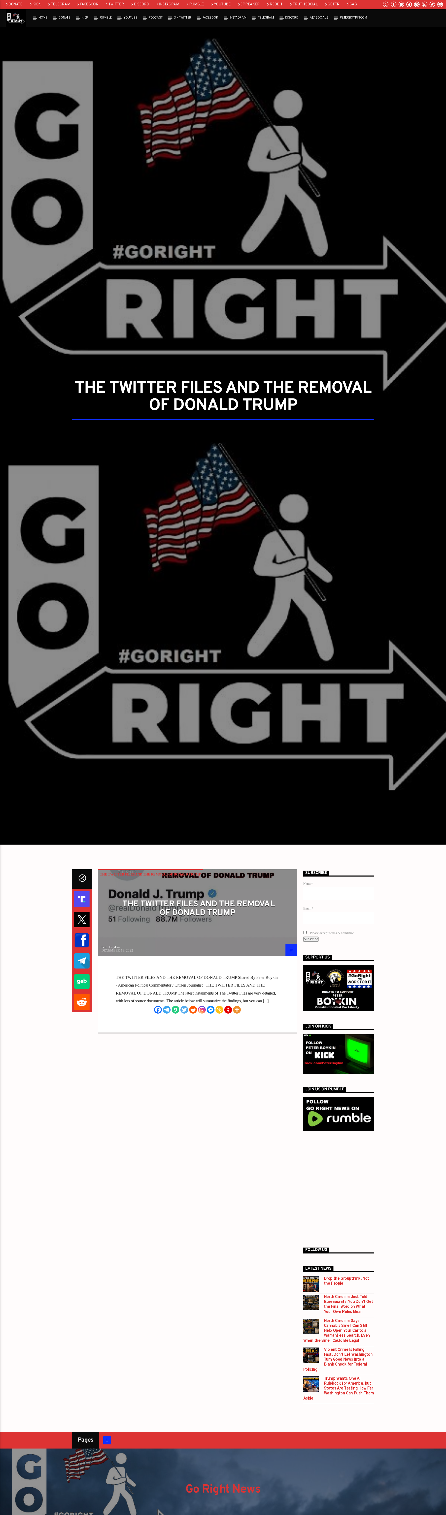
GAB (353, 4)
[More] (237, 1025)
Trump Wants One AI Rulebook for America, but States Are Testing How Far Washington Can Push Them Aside (338, 1403)
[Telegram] (167, 1025)
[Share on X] (82, 934)
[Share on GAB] (82, 996)
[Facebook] (158, 1025)
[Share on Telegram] (82, 975)
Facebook (89, 4)
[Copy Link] (219, 1025)
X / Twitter (182, 18)
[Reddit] (193, 1025)
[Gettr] (228, 1025)
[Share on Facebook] (82, 955)
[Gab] (175, 1025)
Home (43, 18)
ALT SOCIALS (319, 18)
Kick (37, 4)
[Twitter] (184, 1025)
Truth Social (305, 4)
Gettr (333, 4)
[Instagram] (202, 1025)
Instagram (169, 4)
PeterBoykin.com (353, 18)
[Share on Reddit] (82, 1017)
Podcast (156, 18)
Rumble (196, 4)
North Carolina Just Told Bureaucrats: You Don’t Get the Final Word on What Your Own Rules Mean (348, 1320)
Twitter (116, 4)
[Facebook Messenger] (210, 1025)
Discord (141, 4)
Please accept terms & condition (332, 948)
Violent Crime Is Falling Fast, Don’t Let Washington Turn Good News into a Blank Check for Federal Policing (338, 1374)
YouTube (222, 4)
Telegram (60, 4)
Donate (15, 4)
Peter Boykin (110, 962)
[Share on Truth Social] (82, 914)
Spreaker (250, 4)
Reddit (276, 4)
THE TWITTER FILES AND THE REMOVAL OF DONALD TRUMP (150, 889)
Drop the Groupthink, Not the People (346, 1296)
